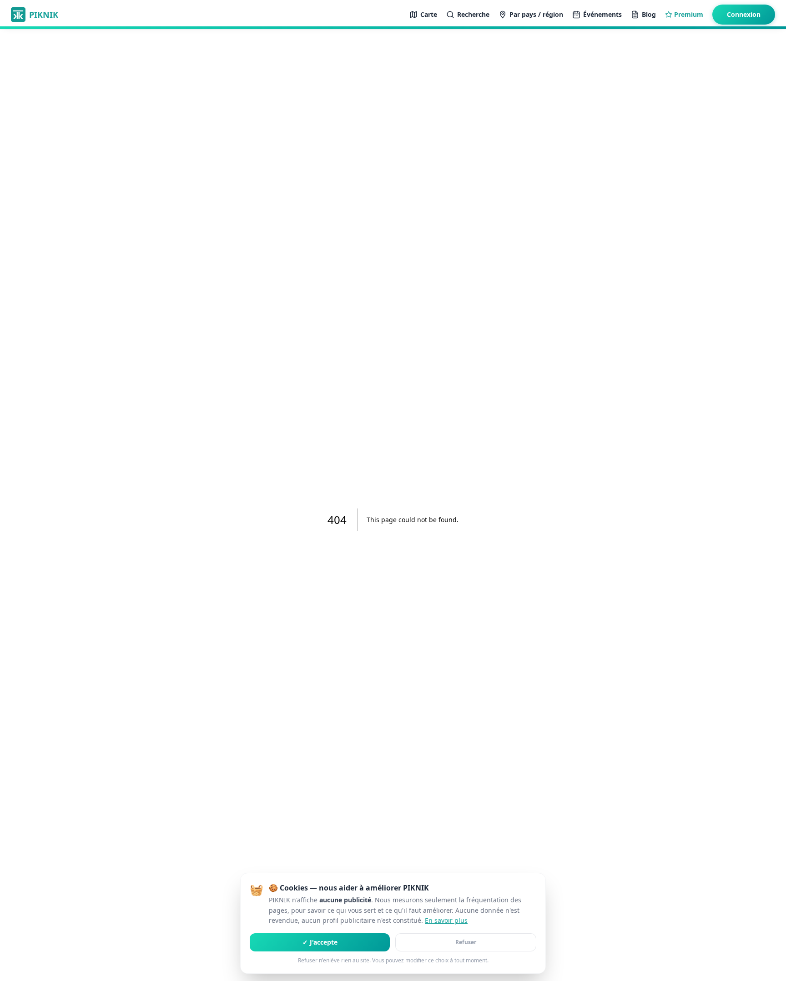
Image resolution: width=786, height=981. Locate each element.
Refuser (465, 942)
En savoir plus (446, 920)
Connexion (744, 14)
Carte (428, 14)
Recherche (473, 14)
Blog (649, 14)
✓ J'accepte (320, 942)
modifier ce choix (426, 960)
